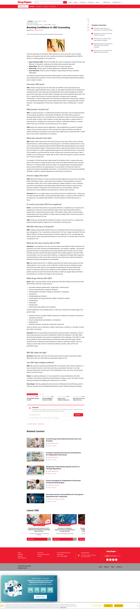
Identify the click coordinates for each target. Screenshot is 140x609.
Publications (41, 424)
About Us (106, 567)
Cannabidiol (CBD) (31, 424)
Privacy (39, 556)
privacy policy (56, 417)
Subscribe (77, 414)
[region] (70, 606)
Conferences (83, 2)
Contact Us (40, 552)
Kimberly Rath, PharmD (53, 485)
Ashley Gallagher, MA (53, 443)
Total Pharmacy (53, 6)
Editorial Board (22, 558)
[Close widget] (55, 577)
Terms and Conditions (43, 554)
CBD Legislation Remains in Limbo (30, 399)
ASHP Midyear (39, 6)
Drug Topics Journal (32, 23)
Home (100, 567)
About (19, 552)
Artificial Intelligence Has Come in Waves (45, 399)
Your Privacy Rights (62, 556)
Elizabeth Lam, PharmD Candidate (56, 499)
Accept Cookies (118, 605)
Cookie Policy (63, 607)
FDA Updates (45, 6)
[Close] (137, 605)
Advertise (20, 554)
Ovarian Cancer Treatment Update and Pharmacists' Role (61, 399)
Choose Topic (22, 6)
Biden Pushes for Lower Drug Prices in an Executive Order (77, 399)
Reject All (108, 605)
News (112, 567)
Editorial (20, 556)
